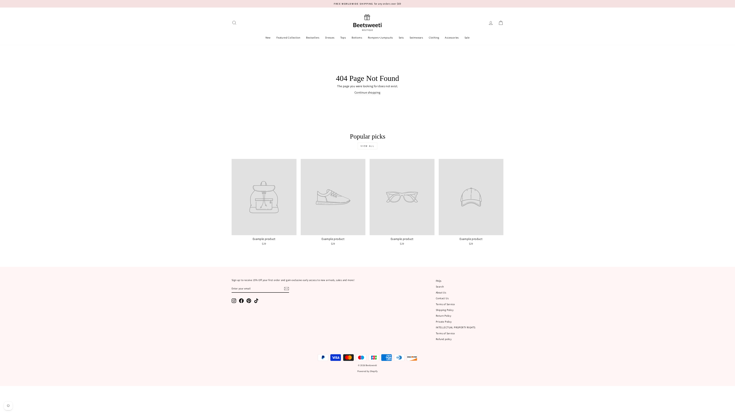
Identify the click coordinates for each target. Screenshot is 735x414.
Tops (343, 37)
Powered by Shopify (367, 371)
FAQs (439, 281)
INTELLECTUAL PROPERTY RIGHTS (455, 327)
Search (440, 286)
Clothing (434, 37)
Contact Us (442, 298)
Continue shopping (367, 92)
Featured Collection (288, 37)
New (268, 37)
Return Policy (443, 315)
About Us (441, 292)
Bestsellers (312, 37)
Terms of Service (445, 304)
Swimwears (416, 37)
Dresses (330, 37)
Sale (467, 37)
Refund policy (444, 339)
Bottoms (357, 37)
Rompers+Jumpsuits (380, 37)
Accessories (452, 37)
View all (368, 146)
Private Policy (444, 321)
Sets (401, 37)
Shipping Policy (444, 310)
